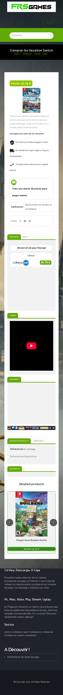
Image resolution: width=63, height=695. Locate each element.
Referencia (16, 449)
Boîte (25, 237)
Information (15, 469)
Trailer (13, 315)
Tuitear (25, 221)
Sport (45, 54)
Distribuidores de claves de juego (23, 657)
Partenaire (14, 379)
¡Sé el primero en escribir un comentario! (38, 207)
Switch (17, 54)
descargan (14, 237)
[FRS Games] (31, 7)
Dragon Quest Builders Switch (31, 540)
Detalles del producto (19, 441)
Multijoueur (27, 54)
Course (37, 54)
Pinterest (29, 221)
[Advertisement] (31, 403)
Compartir (20, 221)
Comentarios (38, 441)
